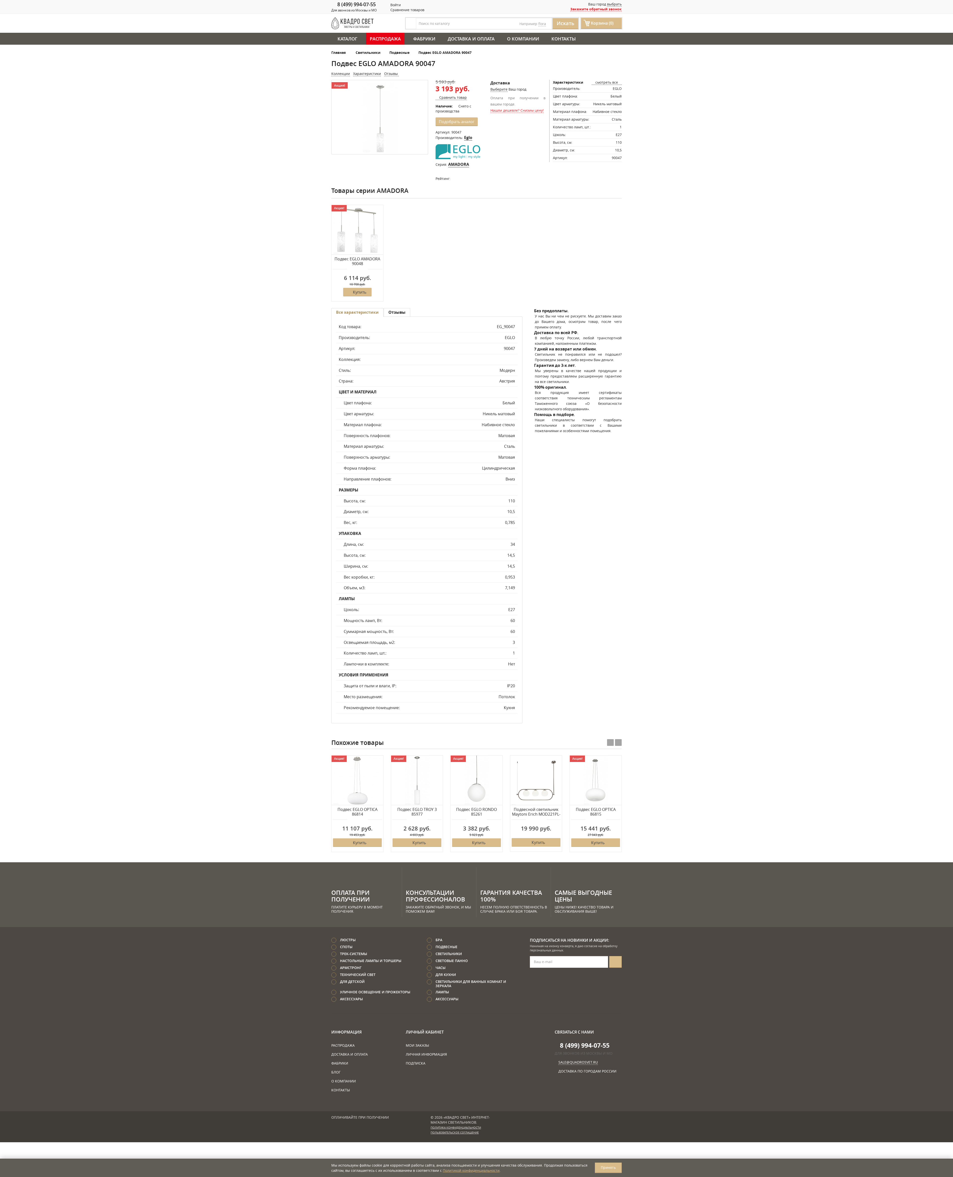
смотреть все (606, 82)
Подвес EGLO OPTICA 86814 (357, 812)
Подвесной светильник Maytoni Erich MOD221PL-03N (536, 812)
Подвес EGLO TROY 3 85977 (417, 812)
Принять (608, 1167)
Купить (359, 292)
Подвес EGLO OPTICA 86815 (596, 812)
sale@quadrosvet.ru (578, 1062)
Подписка (415, 1063)
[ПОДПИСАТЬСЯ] (615, 962)
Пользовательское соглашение (455, 1132)
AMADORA (458, 164)
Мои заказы (417, 1045)
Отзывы (391, 73)
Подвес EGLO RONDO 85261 (476, 812)
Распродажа (385, 39)
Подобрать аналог (457, 121)
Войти (395, 4)
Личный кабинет (425, 1032)
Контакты (563, 39)
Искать (565, 23)
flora (542, 23)
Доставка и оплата (471, 39)
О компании (523, 39)
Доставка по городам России (587, 1071)
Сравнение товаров (406, 9)
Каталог (347, 39)
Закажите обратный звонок (596, 9)
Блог (335, 1072)
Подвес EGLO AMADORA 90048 (357, 261)
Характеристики (367, 73)
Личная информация (426, 1054)
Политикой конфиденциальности (471, 1170)
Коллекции (340, 73)
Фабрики (424, 39)
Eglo (468, 137)
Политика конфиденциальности (456, 1127)
